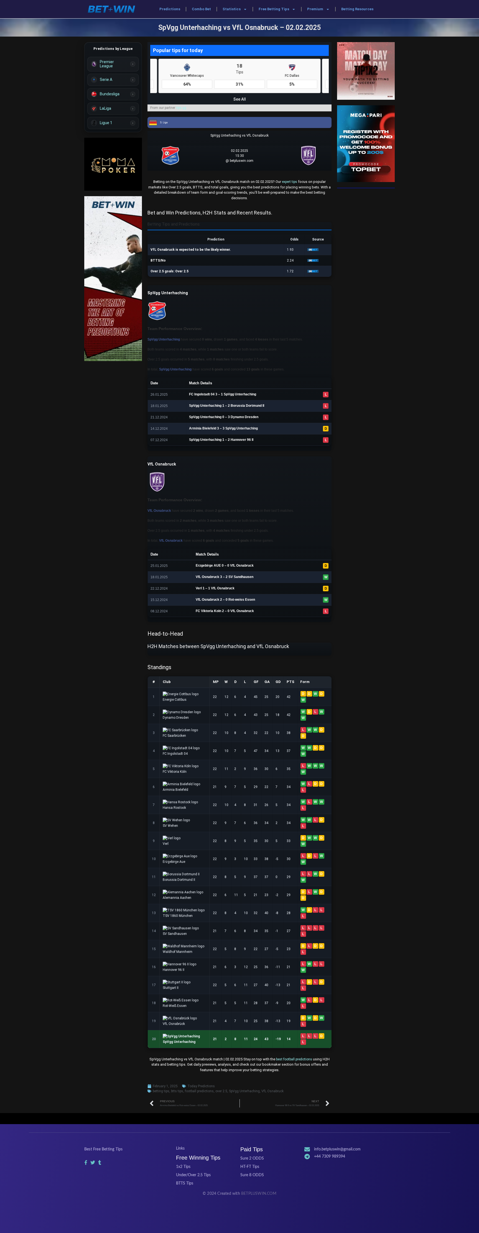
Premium (315, 9)
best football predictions (294, 1059)
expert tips (289, 182)
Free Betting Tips (274, 9)
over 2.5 (221, 1091)
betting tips (161, 1091)
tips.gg (181, 108)
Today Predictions (201, 1086)
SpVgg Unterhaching (244, 1091)
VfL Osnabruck (272, 1091)
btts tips (177, 1091)
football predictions (199, 1091)
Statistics (232, 9)
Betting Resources (357, 9)
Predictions (169, 9)
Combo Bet (201, 9)
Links (180, 1148)
